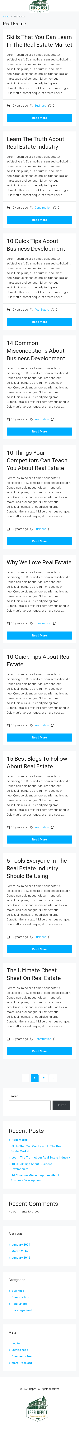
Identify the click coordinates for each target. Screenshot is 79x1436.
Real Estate (42, 309)
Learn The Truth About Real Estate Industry (41, 1157)
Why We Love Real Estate (39, 562)
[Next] (53, 1078)
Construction (43, 207)
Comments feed (22, 1356)
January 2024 (21, 1244)
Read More (39, 118)
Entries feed (20, 1350)
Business (40, 105)
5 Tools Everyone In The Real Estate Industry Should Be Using (37, 868)
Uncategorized (22, 1310)
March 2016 (20, 1251)
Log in (16, 1343)
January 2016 (21, 1257)
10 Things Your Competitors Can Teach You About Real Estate (37, 460)
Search (13, 1096)
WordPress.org (22, 1363)
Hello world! (20, 1139)
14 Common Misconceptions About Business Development (36, 351)
